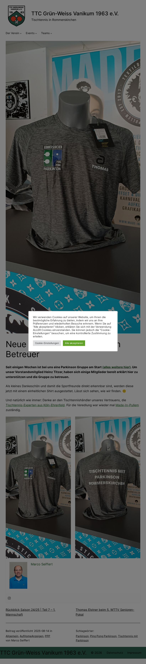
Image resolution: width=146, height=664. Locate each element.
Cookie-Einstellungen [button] (47, 343)
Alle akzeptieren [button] (74, 343)
